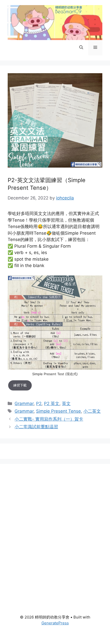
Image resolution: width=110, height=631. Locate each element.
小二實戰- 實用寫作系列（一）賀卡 (49, 419)
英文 (66, 403)
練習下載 (20, 385)
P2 (38, 403)
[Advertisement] (55, 526)
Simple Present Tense (58, 411)
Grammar (24, 403)
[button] (81, 47)
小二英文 (92, 411)
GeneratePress (55, 623)
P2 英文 (51, 403)
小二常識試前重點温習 (36, 426)
